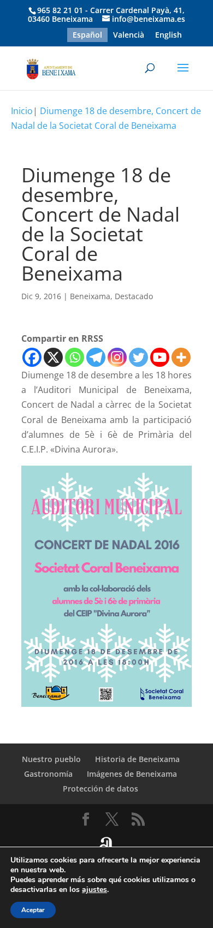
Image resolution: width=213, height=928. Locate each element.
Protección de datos (100, 788)
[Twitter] (138, 357)
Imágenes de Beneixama (132, 774)
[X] (53, 357)
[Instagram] (117, 357)
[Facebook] (32, 357)
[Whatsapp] (74, 357)
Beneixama (90, 296)
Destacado (134, 296)
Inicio (22, 111)
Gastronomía (48, 774)
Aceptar (33, 910)
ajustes (94, 890)
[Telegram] (95, 357)
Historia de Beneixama (137, 759)
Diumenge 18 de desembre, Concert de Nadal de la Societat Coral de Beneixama (106, 118)
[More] (181, 357)
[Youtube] (159, 357)
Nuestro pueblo (51, 759)
